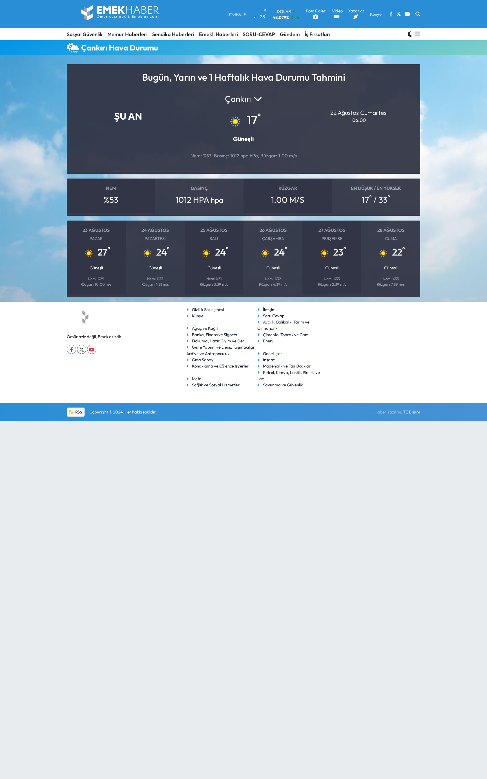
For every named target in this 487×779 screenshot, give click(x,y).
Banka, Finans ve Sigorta (214, 334)
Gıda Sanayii (203, 359)
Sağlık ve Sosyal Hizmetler (216, 385)
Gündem (290, 34)
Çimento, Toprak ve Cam (286, 334)
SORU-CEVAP (259, 34)
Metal (197, 378)
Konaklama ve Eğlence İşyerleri (220, 366)
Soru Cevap (274, 315)
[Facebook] (71, 349)
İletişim (269, 309)
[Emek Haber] (120, 14)
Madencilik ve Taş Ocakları (287, 366)
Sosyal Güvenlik (85, 34)
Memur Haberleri (127, 34)
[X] (81, 349)
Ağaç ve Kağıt (205, 328)
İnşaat (269, 359)
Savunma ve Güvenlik (283, 385)
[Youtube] (91, 349)
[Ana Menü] (416, 34)
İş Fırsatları (317, 34)
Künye (197, 315)
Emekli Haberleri (218, 34)
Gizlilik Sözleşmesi (208, 309)
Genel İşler (272, 353)
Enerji (268, 341)
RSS (78, 412)
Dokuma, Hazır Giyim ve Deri (218, 341)
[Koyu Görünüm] (410, 34)
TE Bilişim (411, 412)
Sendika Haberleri (173, 34)
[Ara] (417, 14)
